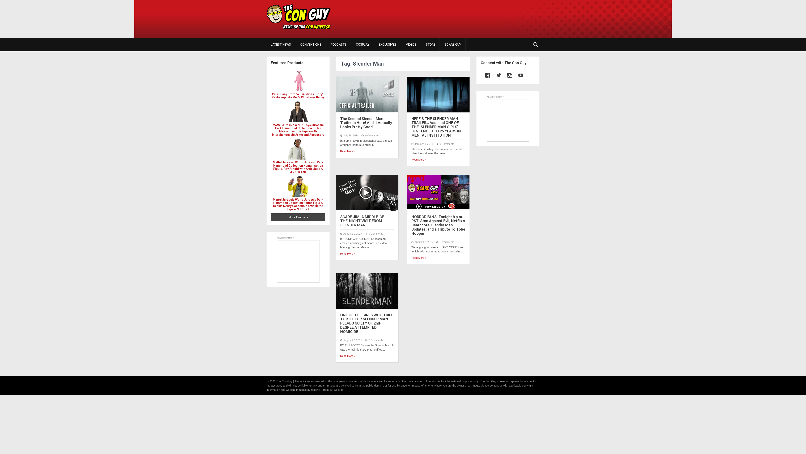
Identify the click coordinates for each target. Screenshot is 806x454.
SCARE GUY (453, 44)
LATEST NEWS (281, 44)
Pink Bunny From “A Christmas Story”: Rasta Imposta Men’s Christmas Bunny (298, 95)
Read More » (347, 151)
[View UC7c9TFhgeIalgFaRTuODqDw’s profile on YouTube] (518, 75)
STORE (430, 44)
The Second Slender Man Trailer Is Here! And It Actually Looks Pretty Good (366, 122)
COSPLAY (362, 44)
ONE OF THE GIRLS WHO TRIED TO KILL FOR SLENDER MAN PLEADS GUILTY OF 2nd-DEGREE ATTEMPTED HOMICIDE (367, 323)
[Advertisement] (463, 15)
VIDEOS (411, 44)
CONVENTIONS (310, 44)
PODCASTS (339, 44)
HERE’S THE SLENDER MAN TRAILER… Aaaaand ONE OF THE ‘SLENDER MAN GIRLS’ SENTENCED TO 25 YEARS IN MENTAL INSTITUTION (436, 126)
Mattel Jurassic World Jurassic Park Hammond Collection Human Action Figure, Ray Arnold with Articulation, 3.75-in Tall (298, 167)
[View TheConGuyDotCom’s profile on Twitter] (496, 75)
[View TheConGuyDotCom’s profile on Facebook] (485, 75)
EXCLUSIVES (387, 44)
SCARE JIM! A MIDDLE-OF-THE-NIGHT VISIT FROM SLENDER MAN (363, 221)
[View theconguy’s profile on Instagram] (507, 75)
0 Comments (372, 135)
